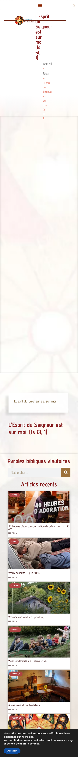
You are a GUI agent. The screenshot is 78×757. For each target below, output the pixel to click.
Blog (45, 73)
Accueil (47, 64)
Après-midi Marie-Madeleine (24, 705)
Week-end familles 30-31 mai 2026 (27, 661)
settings (34, 743)
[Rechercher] (65, 472)
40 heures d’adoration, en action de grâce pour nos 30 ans (38, 527)
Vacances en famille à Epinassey (26, 617)
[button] (40, 5)
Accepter (12, 750)
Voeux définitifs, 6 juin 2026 (24, 573)
